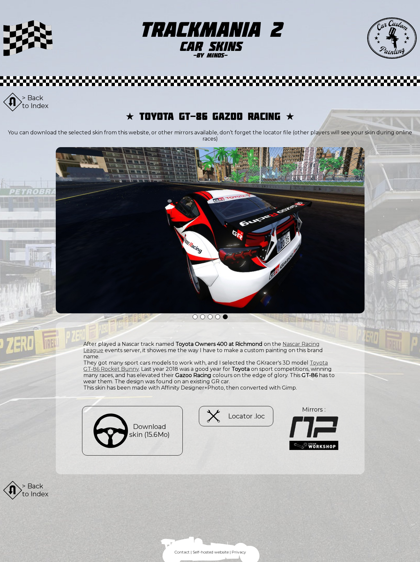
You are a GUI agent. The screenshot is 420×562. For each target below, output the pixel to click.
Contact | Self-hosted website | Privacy (210, 552)
